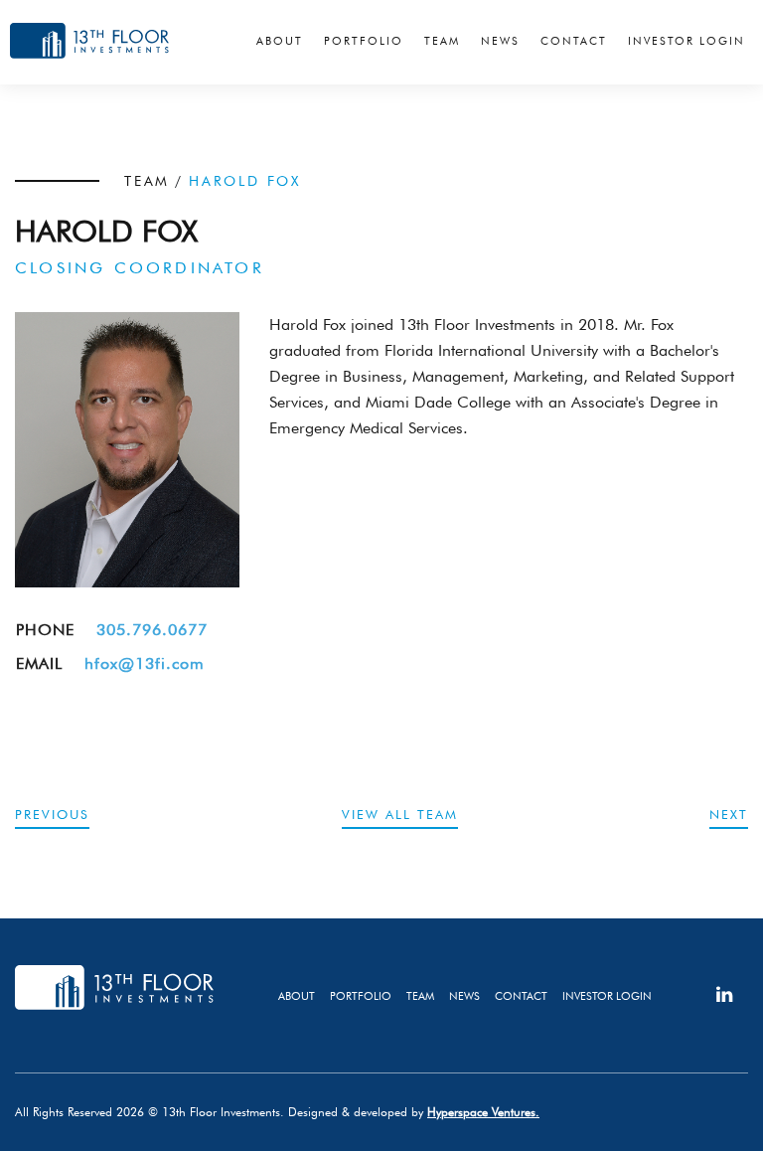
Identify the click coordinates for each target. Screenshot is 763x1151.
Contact (573, 41)
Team (442, 41)
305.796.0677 (152, 629)
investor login (607, 996)
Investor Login (686, 41)
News (500, 41)
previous (52, 814)
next (728, 814)
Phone (45, 629)
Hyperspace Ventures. (483, 1111)
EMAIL (39, 663)
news (464, 996)
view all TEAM (400, 814)
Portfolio (363, 41)
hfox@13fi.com (144, 663)
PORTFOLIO (360, 996)
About (279, 41)
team (420, 996)
